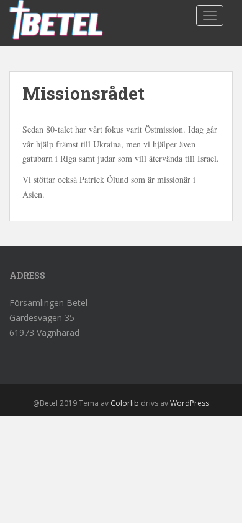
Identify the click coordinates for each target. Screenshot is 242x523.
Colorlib (124, 403)
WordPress (189, 403)
